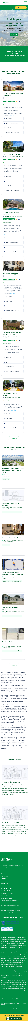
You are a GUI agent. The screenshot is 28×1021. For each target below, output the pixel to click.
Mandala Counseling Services (12, 538)
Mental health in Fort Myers (12, 823)
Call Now (14, 34)
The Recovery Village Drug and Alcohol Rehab (12, 333)
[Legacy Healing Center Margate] (13, 204)
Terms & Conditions (5, 1008)
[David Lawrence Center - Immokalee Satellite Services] (13, 564)
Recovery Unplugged (10, 274)
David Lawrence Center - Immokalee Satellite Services (12, 573)
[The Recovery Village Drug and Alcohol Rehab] (13, 325)
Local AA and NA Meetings (7, 886)
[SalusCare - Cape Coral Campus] (13, 495)
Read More (11, 115)
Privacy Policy (14, 1008)
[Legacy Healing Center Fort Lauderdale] (13, 86)
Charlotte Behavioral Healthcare (9, 643)
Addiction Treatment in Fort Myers (9, 900)
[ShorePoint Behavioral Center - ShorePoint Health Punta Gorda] (13, 460)
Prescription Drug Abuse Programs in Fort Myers (12, 913)
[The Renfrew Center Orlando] (13, 385)
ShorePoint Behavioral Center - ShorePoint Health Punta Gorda (13, 470)
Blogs (2, 873)
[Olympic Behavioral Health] (13, 146)
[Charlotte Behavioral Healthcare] (13, 634)
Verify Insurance (4, 876)
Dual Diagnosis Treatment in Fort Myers (10, 903)
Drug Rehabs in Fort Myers (7, 893)
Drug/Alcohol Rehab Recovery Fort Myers (10, 905)
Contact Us (3, 878)
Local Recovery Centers (6, 888)
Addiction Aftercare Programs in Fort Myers (11, 908)
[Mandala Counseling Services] (13, 529)
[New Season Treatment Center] (13, 599)
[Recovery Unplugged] (13, 266)
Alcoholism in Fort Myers (11, 782)
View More (14, 438)
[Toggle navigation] (25, 2)
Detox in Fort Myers (5, 895)
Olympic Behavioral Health (12, 154)
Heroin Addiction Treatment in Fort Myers (10, 910)
